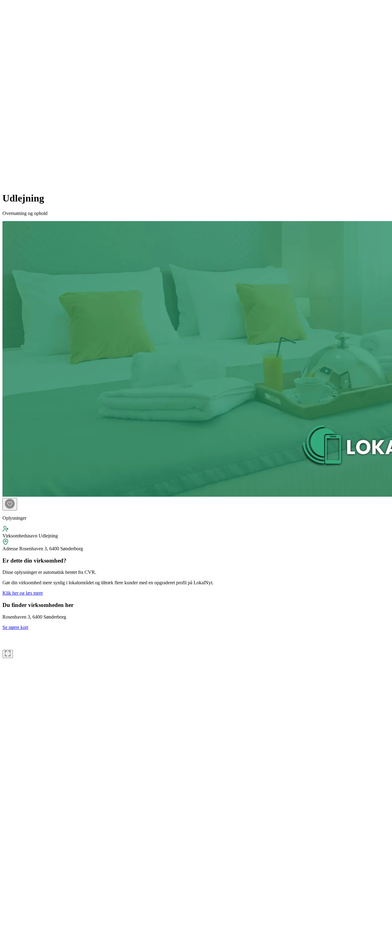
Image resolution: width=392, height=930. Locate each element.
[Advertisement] (26, 94)
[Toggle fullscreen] (7, 654)
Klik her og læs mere (22, 593)
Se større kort (15, 627)
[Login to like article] (9, 504)
